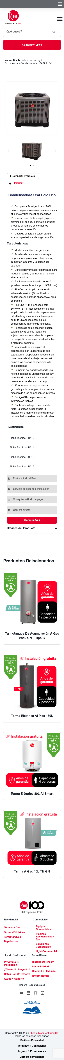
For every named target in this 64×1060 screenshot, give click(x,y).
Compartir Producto (23, 176)
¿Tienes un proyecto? (17, 970)
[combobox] (26, 32)
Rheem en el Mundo (44, 971)
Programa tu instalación (11, 963)
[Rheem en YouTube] (21, 993)
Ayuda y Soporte (14, 979)
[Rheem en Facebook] (35, 993)
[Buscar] (54, 32)
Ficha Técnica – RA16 (22, 467)
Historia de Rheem (43, 962)
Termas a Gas (12, 928)
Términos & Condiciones (32, 1046)
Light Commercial (46, 952)
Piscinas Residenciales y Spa (45, 937)
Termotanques (12, 937)
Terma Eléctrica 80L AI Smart (32, 794)
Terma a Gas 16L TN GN (32, 871)
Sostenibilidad (40, 967)
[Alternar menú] (60, 4)
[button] (9, 151)
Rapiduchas (11, 942)
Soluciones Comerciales (43, 945)
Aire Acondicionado (23, 60)
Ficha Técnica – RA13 (22, 438)
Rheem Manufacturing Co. (44, 1033)
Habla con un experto (17, 974)
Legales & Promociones (32, 1051)
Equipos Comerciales (43, 928)
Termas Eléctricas (14, 932)
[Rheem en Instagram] (42, 993)
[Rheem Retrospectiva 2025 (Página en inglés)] (32, 907)
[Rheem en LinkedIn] (28, 993)
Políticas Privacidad (32, 1040)
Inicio (8, 60)
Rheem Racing (40, 976)
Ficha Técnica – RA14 (22, 448)
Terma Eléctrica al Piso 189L (32, 716)
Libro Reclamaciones (32, 1057)
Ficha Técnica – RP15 (22, 457)
